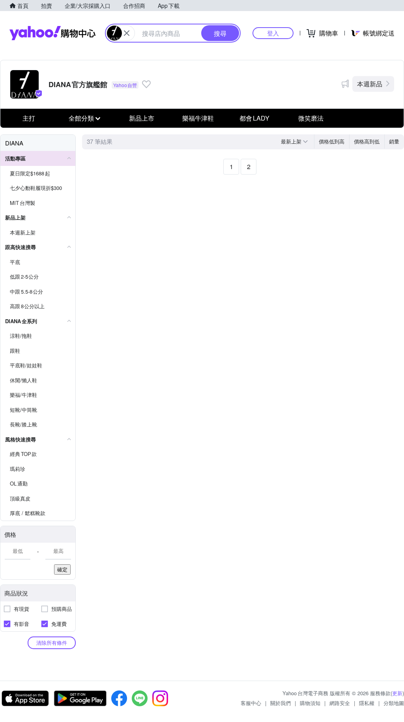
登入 (273, 33)
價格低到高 (331, 141)
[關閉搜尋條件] (126, 33)
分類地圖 (393, 703)
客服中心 (251, 703)
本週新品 (369, 83)
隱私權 (366, 703)
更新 (397, 693)
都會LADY (254, 118)
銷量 (394, 141)
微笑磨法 (311, 118)
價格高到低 (367, 141)
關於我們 (280, 703)
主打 (28, 118)
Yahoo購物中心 (52, 33)
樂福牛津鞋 (198, 118)
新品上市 (141, 118)
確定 (62, 569)
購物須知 (310, 703)
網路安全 (339, 703)
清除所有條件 (51, 642)
